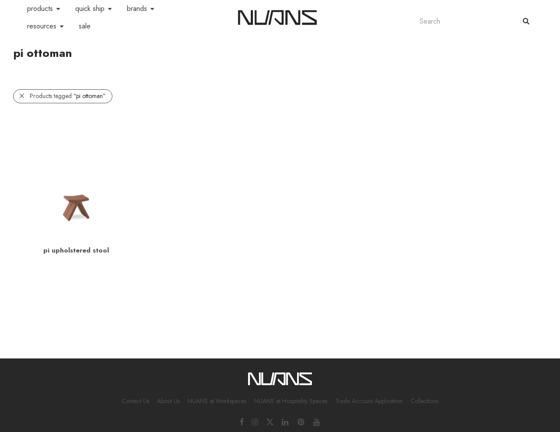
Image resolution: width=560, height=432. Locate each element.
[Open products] (58, 9)
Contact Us (135, 401)
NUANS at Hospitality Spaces (290, 401)
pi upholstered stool (76, 250)
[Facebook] (241, 421)
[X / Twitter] (270, 421)
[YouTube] (317, 421)
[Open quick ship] (110, 9)
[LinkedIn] (286, 421)
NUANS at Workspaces (217, 401)
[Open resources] (62, 26)
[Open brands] (152, 9)
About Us (168, 401)
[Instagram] (255, 421)
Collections (424, 401)
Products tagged (68, 95)
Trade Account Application (368, 401)
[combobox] (462, 21)
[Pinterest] (301, 421)
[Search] (526, 21)
